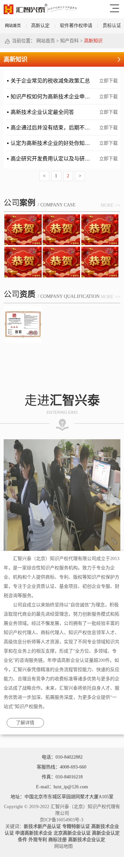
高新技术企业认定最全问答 (42, 112)
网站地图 (62, 846)
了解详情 (25, 722)
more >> (110, 205)
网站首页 (13, 25)
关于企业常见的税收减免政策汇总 (50, 81)
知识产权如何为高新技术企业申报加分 (56, 96)
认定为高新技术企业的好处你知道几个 (56, 143)
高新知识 (93, 40)
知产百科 (69, 40)
